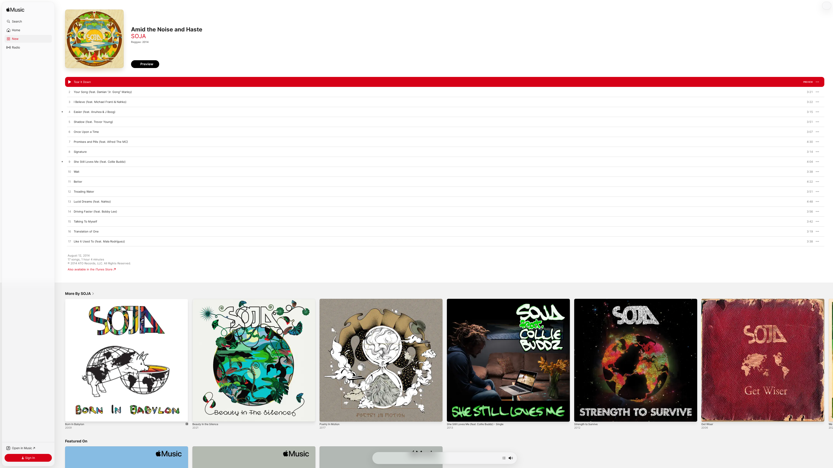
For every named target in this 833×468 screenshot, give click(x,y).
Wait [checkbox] (76, 171)
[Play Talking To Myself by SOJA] (69, 222)
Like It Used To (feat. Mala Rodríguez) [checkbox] (99, 241)
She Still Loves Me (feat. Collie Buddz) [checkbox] (100, 161)
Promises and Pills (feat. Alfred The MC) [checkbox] (101, 141)
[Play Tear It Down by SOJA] (69, 82)
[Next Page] (829, 360)
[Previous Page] (61, 360)
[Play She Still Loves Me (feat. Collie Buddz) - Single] (452, 416)
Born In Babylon (75, 300)
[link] (79, 293)
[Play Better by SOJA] (69, 182)
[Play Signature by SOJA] (69, 152)
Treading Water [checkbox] (84, 191)
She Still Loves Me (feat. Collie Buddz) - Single (478, 300)
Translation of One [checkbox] (86, 231)
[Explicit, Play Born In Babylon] (70, 416)
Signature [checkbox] (80, 151)
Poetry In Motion (331, 300)
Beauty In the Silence (206, 300)
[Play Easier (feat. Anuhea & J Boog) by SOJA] (69, 112)
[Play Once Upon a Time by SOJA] (69, 132)
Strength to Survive (587, 300)
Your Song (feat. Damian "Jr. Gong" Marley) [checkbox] (103, 92)
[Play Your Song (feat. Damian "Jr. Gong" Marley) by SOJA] (69, 92)
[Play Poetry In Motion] (325, 416)
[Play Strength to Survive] (579, 416)
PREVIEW (808, 82)
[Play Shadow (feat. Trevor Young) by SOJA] (69, 122)
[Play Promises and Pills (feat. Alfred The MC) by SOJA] (69, 142)
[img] (15, 9)
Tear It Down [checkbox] (82, 82)
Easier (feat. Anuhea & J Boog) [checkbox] (94, 112)
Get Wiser (708, 300)
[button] (28, 21)
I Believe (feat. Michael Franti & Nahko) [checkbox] (100, 102)
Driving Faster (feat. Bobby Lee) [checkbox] (95, 211)
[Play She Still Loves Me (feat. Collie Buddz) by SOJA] (69, 162)
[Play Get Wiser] (706, 416)
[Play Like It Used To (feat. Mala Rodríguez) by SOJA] (69, 242)
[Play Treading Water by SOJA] (69, 192)
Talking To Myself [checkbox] (85, 221)
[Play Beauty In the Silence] (198, 416)
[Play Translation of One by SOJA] (69, 232)
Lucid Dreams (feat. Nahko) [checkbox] (92, 201)
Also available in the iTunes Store (90, 269)
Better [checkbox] (78, 181)
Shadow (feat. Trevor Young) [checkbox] (93, 122)
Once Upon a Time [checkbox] (86, 131)
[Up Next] (504, 458)
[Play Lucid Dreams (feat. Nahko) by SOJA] (69, 202)
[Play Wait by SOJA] (69, 172)
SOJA (138, 36)
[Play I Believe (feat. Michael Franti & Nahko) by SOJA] (69, 102)
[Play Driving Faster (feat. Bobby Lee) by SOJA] (69, 212)
